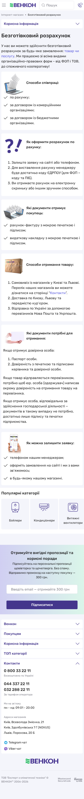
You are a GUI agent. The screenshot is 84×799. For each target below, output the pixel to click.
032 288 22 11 (17, 689)
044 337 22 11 (16, 683)
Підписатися (42, 605)
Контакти (58, 293)
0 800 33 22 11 (17, 670)
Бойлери (15, 520)
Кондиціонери (44, 520)
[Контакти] (80, 5)
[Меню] (3, 5)
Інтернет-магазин (12, 14)
